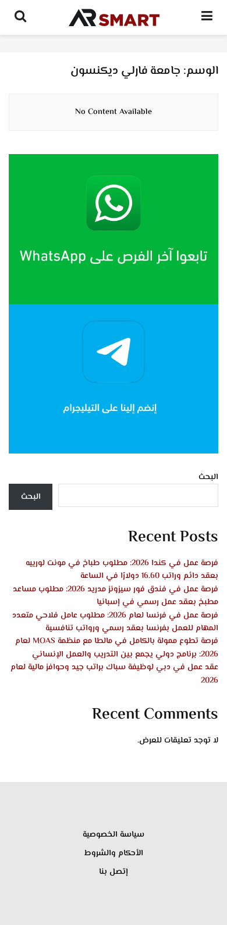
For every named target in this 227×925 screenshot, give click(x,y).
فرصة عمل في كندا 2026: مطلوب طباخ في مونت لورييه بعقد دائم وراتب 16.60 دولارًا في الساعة (122, 570)
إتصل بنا (113, 872)
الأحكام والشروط (113, 853)
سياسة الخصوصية (113, 834)
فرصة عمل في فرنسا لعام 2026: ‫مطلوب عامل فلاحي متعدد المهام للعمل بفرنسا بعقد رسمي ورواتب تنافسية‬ (115, 622)
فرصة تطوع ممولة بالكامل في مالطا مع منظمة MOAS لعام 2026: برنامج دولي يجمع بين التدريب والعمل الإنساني (116, 647)
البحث (208, 477)
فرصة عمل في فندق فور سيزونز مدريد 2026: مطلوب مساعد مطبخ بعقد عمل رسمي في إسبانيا (115, 596)
